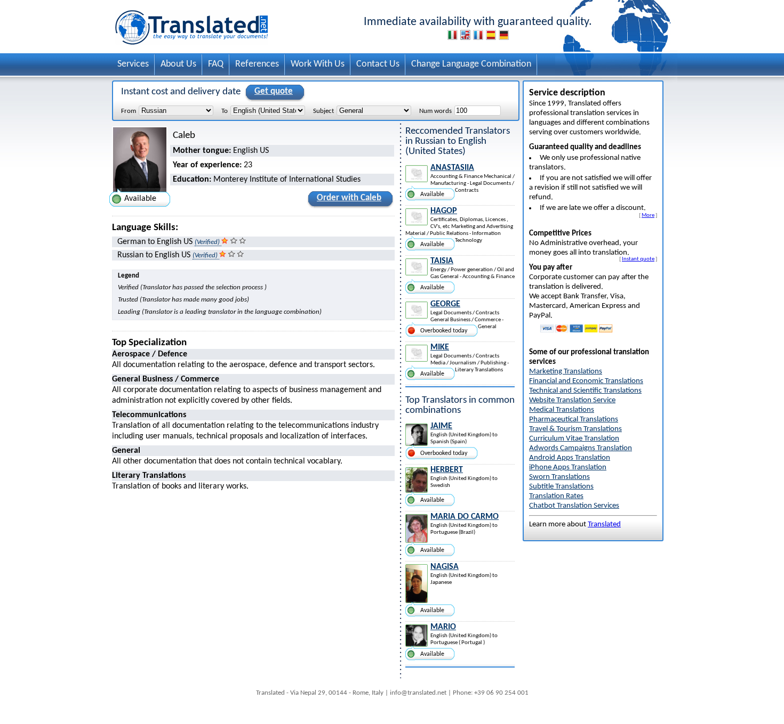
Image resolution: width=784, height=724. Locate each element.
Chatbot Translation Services (574, 506)
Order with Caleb (349, 197)
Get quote (273, 91)
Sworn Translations (559, 477)
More (648, 215)
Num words (435, 111)
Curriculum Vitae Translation (574, 439)
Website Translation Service (572, 400)
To (224, 111)
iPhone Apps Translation (567, 467)
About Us (178, 64)
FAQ (215, 64)
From (128, 111)
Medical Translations (561, 410)
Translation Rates (556, 496)
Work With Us (318, 64)
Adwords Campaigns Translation (580, 448)
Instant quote (638, 259)
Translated (604, 524)
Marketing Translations (565, 372)
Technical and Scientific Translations (585, 391)
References (257, 64)
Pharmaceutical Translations (573, 420)
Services (133, 64)
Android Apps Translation (569, 458)
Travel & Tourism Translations (575, 429)
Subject (323, 111)
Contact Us (377, 64)
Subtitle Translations (561, 487)
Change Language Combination (471, 64)
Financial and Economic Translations (586, 381)
